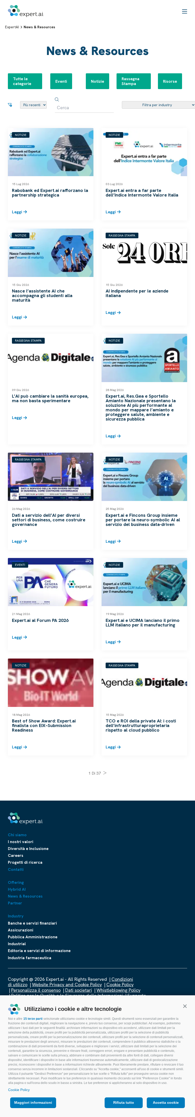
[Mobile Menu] (184, 11)
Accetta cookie (166, 1102)
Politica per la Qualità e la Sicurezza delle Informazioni (67, 995)
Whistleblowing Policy (118, 990)
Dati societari (78, 990)
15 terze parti (32, 1019)
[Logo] (25, 11)
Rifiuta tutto (123, 1102)
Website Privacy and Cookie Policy (67, 984)
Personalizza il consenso (36, 990)
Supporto (136, 995)
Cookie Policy (19, 1090)
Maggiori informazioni (33, 1102)
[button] (185, 1006)
